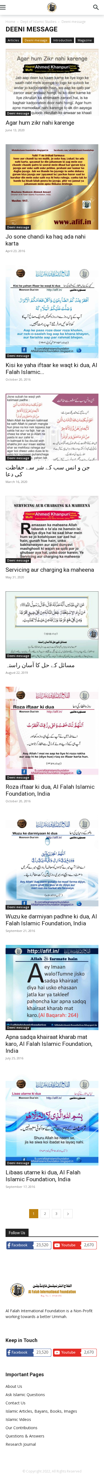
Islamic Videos (18, 1419)
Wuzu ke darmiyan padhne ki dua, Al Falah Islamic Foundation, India (51, 920)
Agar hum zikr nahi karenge (40, 122)
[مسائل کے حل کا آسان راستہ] (52, 624)
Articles (13, 40)
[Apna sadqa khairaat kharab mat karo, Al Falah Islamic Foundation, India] (52, 987)
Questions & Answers (25, 1436)
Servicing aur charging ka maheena (50, 569)
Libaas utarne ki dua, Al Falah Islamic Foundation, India (43, 1176)
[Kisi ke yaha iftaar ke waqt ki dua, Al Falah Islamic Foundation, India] (52, 311)
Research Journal (21, 1444)
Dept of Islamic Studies (38, 21)
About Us (14, 1386)
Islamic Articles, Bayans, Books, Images (41, 1411)
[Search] (96, 7)
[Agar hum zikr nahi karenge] (52, 82)
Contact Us (16, 1402)
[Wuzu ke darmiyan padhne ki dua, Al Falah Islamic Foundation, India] (52, 862)
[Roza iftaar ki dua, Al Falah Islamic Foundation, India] (52, 733)
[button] (9, 7)
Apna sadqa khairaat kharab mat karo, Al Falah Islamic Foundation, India (49, 1044)
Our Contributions (21, 1427)
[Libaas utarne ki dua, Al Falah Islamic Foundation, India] (52, 1119)
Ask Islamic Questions (25, 1394)
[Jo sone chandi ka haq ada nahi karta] (52, 187)
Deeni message (36, 40)
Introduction (62, 40)
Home (10, 21)
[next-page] (68, 1213)
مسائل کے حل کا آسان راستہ (40, 665)
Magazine (85, 40)
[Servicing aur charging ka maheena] (52, 529)
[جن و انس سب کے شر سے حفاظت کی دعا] (52, 427)
